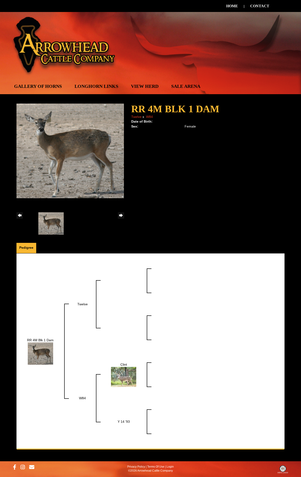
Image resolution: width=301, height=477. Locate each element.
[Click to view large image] (70, 150)
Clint (123, 364)
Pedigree (26, 247)
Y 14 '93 (124, 421)
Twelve (136, 117)
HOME (232, 6)
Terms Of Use (155, 466)
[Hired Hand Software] (282, 470)
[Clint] (123, 377)
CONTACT (259, 6)
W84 (149, 117)
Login (170, 466)
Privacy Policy (136, 466)
